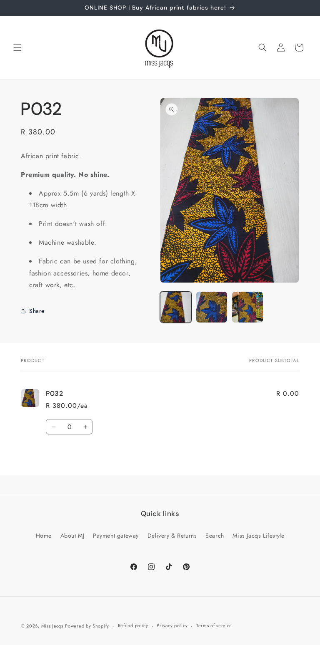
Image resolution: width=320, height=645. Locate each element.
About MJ (72, 535)
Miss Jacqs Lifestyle (258, 535)
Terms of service (214, 625)
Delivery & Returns (172, 535)
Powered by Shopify (87, 626)
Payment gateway (116, 535)
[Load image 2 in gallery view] (212, 307)
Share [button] (37, 311)
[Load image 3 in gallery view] (247, 307)
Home (44, 535)
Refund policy (133, 625)
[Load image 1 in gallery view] (176, 307)
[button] (17, 47)
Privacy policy (172, 625)
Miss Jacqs (52, 626)
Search (214, 535)
